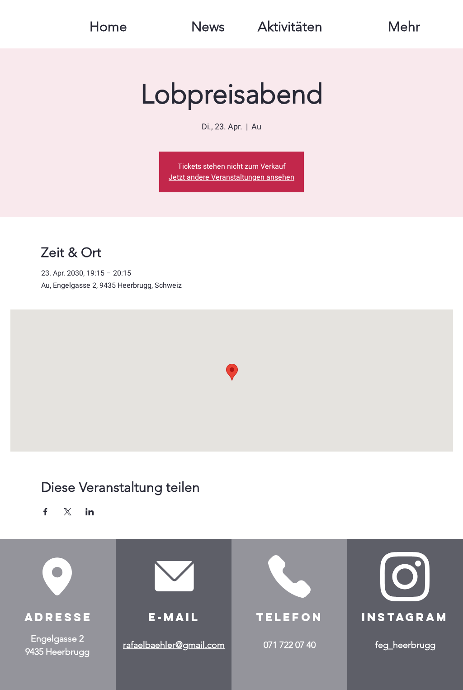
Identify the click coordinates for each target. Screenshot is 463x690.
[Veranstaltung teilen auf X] (67, 511)
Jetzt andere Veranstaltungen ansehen (231, 177)
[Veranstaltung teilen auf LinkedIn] (89, 511)
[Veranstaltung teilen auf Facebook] (45, 511)
